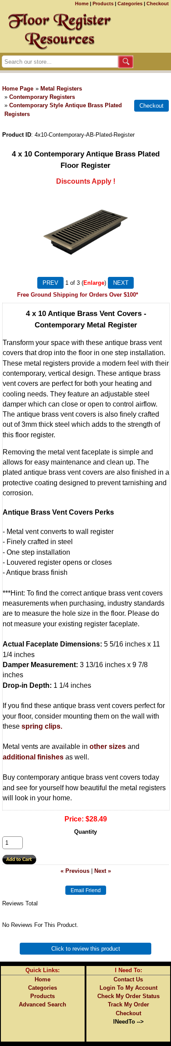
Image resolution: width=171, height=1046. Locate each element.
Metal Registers (61, 88)
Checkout (157, 3)
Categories (130, 3)
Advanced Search (42, 1004)
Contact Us (128, 979)
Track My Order (128, 1004)
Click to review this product (85, 948)
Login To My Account (128, 987)
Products (103, 3)
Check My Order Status (128, 996)
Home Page (17, 88)
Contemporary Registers (42, 97)
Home (82, 3)
